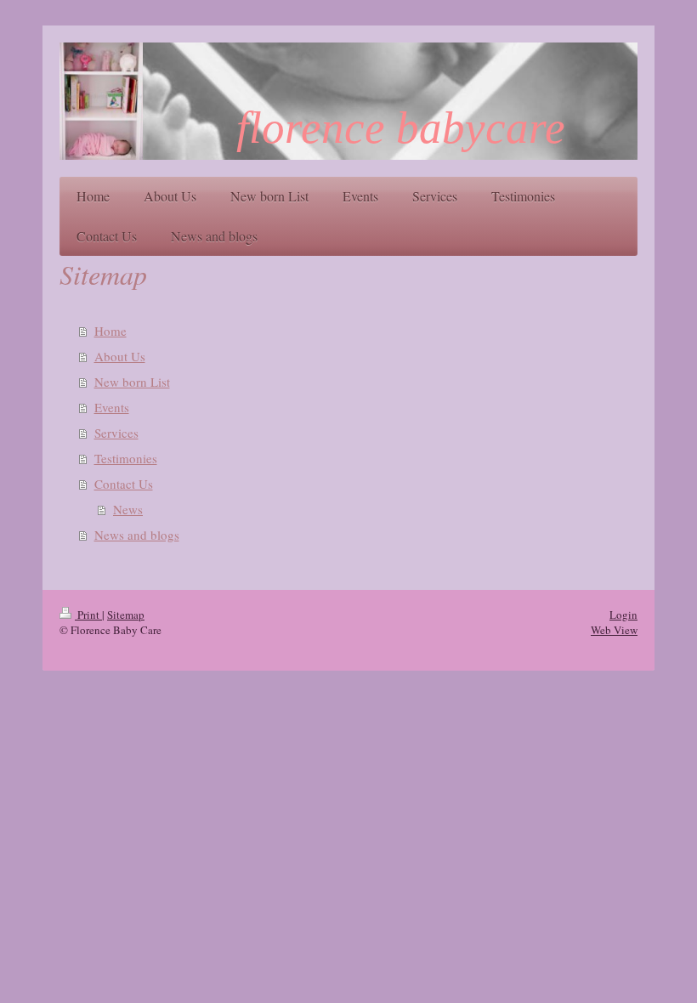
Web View (614, 630)
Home (110, 330)
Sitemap (125, 614)
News (128, 509)
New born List (132, 381)
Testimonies (125, 458)
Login (623, 614)
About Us (119, 356)
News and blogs (136, 534)
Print (88, 614)
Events (111, 407)
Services (116, 432)
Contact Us (123, 483)
